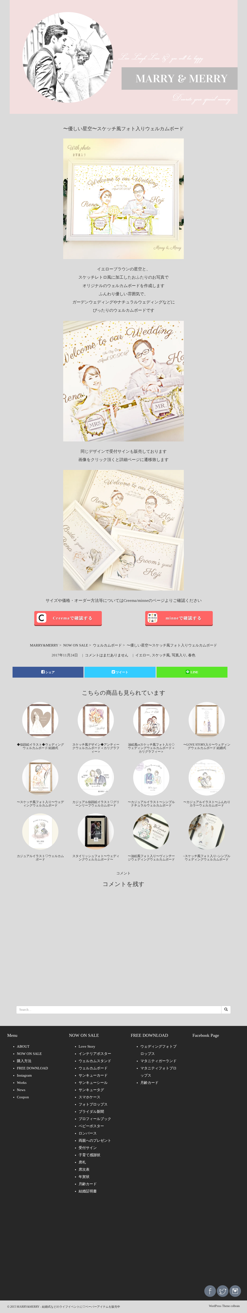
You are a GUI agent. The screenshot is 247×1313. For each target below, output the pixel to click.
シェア (50, 672)
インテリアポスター (95, 1054)
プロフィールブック (95, 1119)
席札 (82, 1162)
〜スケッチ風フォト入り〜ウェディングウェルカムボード (40, 803)
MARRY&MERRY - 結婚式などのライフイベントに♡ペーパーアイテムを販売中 (68, 1306)
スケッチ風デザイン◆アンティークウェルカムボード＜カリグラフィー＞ (95, 748)
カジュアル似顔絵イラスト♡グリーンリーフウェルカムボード (95, 803)
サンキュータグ (91, 1090)
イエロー (142, 655)
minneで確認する (184, 618)
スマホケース (89, 1097)
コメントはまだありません (106, 655)
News (21, 1090)
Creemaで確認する (73, 618)
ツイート (122, 672)
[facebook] (210, 1291)
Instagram (24, 1075)
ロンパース (88, 1133)
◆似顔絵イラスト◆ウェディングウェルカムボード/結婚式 (40, 746)
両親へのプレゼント (95, 1140)
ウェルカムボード (107, 645)
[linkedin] (235, 1291)
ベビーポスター (91, 1126)
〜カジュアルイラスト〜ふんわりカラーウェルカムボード (206, 803)
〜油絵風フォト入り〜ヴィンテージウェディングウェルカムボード (151, 857)
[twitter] (222, 1291)
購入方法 (24, 1061)
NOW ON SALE (75, 645)
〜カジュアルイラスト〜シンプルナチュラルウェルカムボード (151, 803)
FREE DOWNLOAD (32, 1068)
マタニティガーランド (158, 1061)
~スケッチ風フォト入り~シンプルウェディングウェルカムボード (206, 857)
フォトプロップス (93, 1104)
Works (22, 1083)
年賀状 (84, 1177)
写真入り (179, 655)
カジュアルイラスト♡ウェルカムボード (40, 857)
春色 (191, 655)
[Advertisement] (123, 1243)
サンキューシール (93, 1083)
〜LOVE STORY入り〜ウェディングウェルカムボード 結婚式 (206, 746)
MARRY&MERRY (44, 645)
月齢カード (88, 1184)
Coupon (23, 1097)
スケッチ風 (161, 655)
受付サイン (88, 1148)
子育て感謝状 (89, 1155)
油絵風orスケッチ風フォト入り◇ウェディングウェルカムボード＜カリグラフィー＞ (151, 748)
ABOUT (23, 1046)
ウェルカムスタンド (95, 1061)
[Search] (226, 1010)
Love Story (87, 1046)
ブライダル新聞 (91, 1112)
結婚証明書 (88, 1191)
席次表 (84, 1169)
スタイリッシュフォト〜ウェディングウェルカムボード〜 (95, 857)
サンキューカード (93, 1075)
